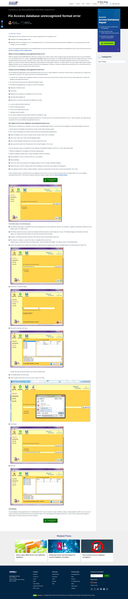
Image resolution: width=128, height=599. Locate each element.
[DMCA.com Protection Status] (38, 595)
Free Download (51, 180)
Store (83, 3)
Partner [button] (88, 3)
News (34, 581)
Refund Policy (55, 574)
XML (53, 583)
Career (34, 579)
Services (78, 3)
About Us (35, 574)
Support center (94, 585)
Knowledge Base (75, 574)
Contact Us (35, 576)
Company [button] (95, 3)
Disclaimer (54, 576)
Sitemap (54, 581)
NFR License (36, 588)
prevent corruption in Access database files (20, 50)
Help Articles (74, 586)
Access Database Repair (61, 175)
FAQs (72, 583)
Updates (73, 588)
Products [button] (71, 3)
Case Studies (36, 583)
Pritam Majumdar (15, 23)
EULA (53, 579)
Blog (72, 576)
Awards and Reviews (38, 586)
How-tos (73, 579)
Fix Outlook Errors (75, 581)
